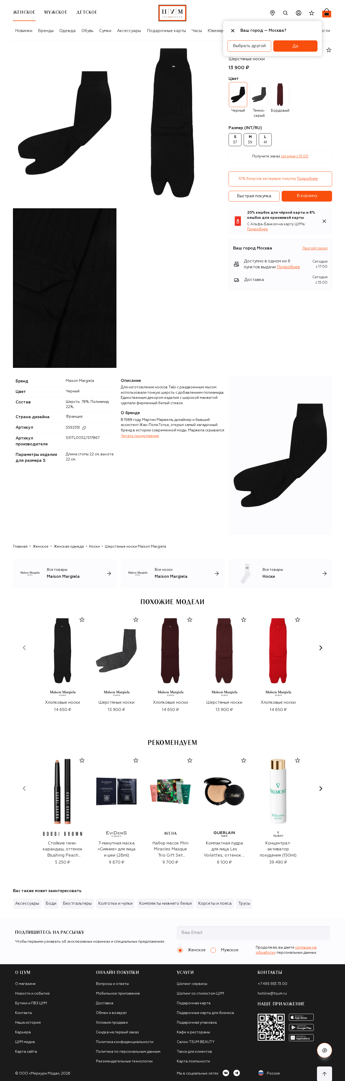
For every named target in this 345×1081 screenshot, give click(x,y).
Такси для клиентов (194, 1052)
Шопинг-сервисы (192, 984)
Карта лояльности (193, 1061)
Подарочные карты (166, 31)
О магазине (25, 984)
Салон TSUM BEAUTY (196, 1042)
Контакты (23, 1013)
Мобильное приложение (118, 993)
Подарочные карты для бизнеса (205, 1013)
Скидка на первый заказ (117, 1032)
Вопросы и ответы (112, 984)
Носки (94, 546)
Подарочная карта (194, 1003)
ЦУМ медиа (25, 1042)
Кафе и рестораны (193, 1032)
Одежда (67, 31)
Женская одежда (69, 546)
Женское (41, 546)
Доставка (104, 1003)
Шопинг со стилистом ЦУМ (200, 993)
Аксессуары (129, 31)
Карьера (23, 1032)
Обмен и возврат (111, 1013)
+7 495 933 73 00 (272, 984)
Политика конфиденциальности (124, 1042)
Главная (20, 546)
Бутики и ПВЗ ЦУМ (31, 1003)
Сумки (105, 31)
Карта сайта (26, 1052)
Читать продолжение (140, 436)
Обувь (87, 31)
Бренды (46, 31)
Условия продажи (112, 1022)
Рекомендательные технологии (124, 1061)
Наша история (28, 1022)
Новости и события (32, 993)
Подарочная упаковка (197, 1022)
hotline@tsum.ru (272, 993)
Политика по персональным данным (128, 1052)
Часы (197, 31)
